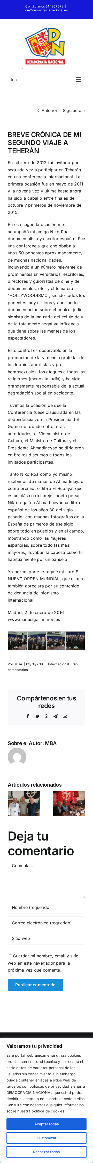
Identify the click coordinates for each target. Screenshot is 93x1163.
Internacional (58, 664)
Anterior (50, 110)
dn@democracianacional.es (46, 10)
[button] (12, 803)
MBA (18, 664)
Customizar (46, 1138)
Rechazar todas (46, 1152)
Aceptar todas (46, 1124)
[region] (46, 1100)
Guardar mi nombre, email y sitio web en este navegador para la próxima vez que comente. (43, 963)
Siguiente (72, 110)
